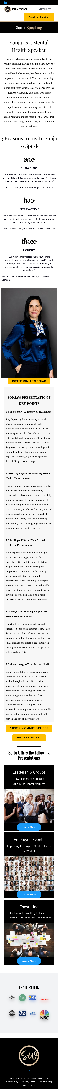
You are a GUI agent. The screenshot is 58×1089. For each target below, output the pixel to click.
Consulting (29, 906)
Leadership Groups (29, 772)
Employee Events (29, 839)
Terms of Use (45, 1081)
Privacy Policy (12, 1081)
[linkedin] (5, 2)
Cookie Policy (29, 1085)
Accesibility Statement (28, 1081)
